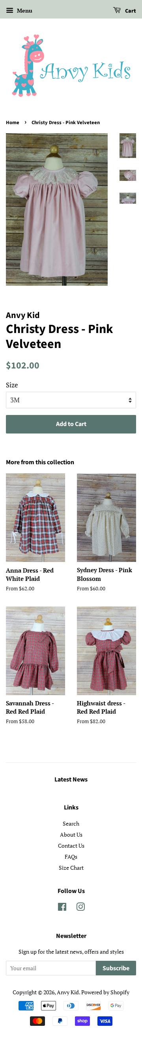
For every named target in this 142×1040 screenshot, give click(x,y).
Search (71, 823)
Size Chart (71, 867)
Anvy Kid (68, 992)
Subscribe (116, 968)
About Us (71, 834)
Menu (23, 10)
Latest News (71, 779)
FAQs (71, 856)
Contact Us (71, 845)
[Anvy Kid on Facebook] (62, 908)
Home (12, 122)
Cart (130, 11)
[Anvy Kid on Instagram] (80, 908)
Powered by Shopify (105, 992)
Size (12, 384)
